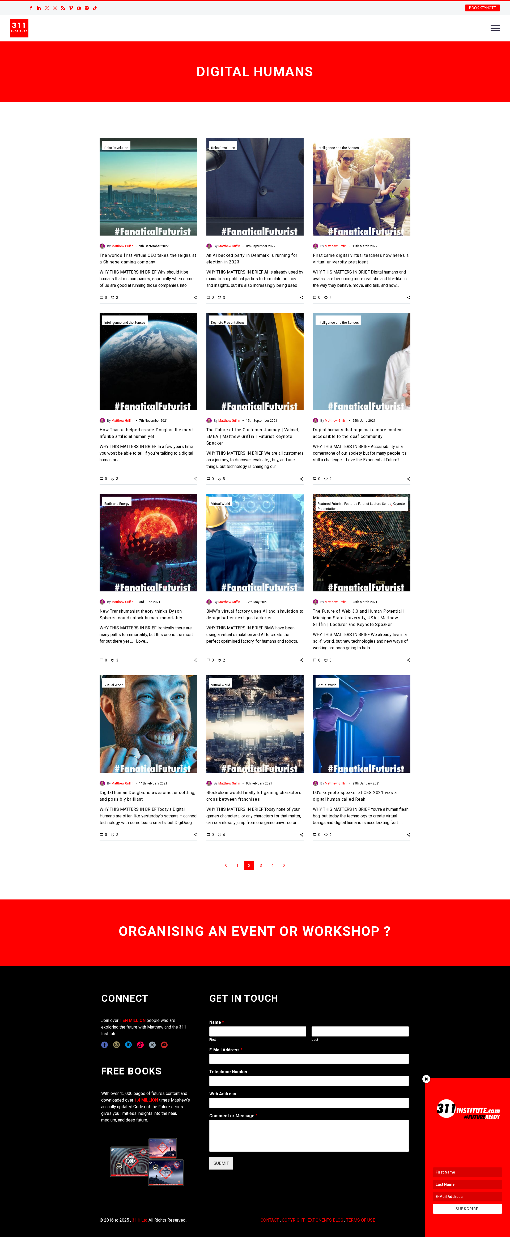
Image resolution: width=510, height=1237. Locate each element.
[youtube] (164, 1045)
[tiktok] (140, 1045)
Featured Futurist (330, 504)
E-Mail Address (226, 1049)
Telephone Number (228, 1071)
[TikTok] (95, 8)
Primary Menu (495, 28)
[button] (195, 297)
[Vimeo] (71, 8)
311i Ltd (139, 1220)
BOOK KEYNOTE (482, 8)
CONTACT (270, 1220)
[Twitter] (47, 8)
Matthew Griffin (122, 246)
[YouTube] (79, 8)
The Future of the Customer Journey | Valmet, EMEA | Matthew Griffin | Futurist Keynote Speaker (253, 436)
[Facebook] (31, 8)
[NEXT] (284, 865)
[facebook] (104, 1045)
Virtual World (220, 504)
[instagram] (116, 1045)
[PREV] (226, 865)
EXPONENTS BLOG (325, 1220)
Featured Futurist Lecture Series (367, 504)
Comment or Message (233, 1115)
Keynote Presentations (228, 323)
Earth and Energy (116, 504)
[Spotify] (87, 8)
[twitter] (152, 1045)
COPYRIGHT (293, 1220)
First (212, 1040)
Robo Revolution (116, 148)
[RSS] (63, 8)
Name (216, 1022)
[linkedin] (128, 1045)
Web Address (222, 1093)
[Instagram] (55, 8)
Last (315, 1040)
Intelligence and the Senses (338, 148)
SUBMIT (221, 1163)
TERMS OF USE (360, 1220)
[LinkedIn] (39, 8)
